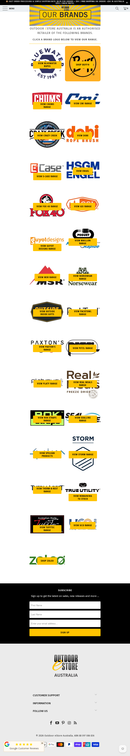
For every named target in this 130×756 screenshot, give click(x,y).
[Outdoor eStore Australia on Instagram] (69, 723)
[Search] (118, 8)
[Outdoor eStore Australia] (65, 8)
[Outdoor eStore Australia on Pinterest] (63, 723)
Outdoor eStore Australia (58, 735)
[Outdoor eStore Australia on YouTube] (57, 723)
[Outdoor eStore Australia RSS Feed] (75, 723)
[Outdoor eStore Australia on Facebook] (51, 723)
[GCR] (7, 744)
